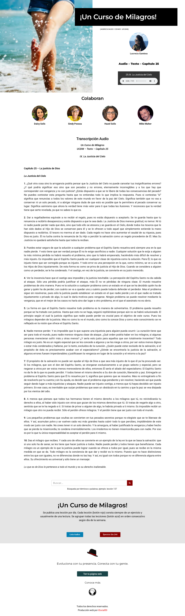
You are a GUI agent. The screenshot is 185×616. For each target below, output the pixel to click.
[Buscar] (130, 483)
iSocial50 (102, 610)
